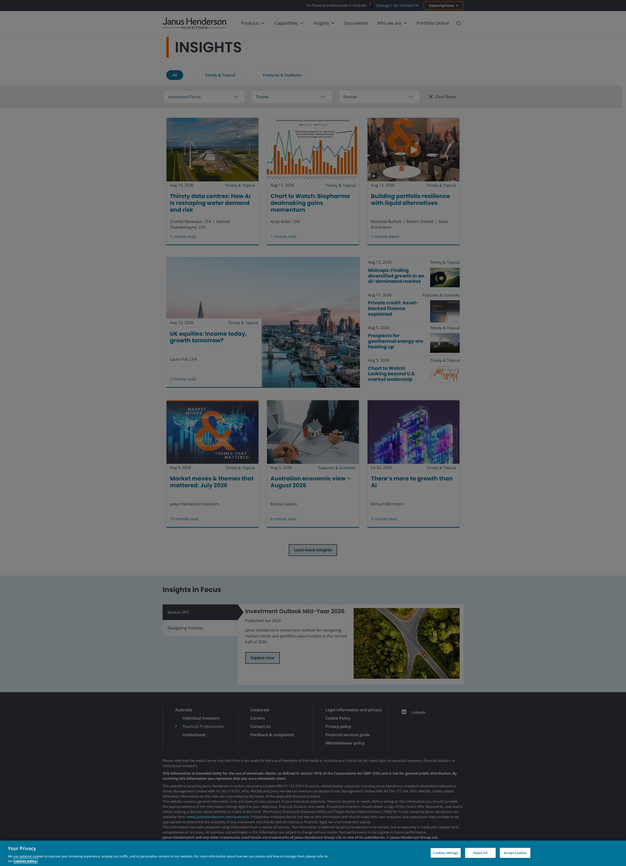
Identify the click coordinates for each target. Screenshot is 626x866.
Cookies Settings (445, 853)
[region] (313, 853)
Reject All (480, 853)
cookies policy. (25, 861)
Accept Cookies (515, 853)
